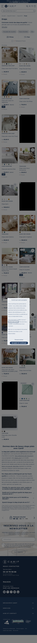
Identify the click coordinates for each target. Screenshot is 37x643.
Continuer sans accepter (19, 300)
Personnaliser (19, 339)
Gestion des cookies (13, 321)
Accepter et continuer (19, 343)
